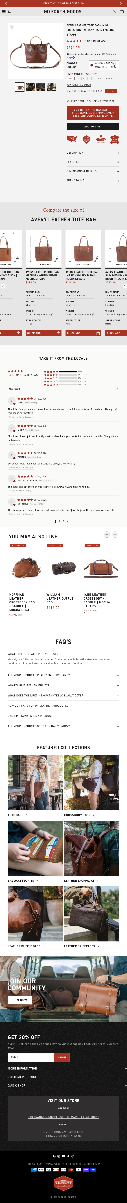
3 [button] (63, 521)
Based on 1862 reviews (23, 374)
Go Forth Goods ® (67, 1197)
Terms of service (72, 1164)
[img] (25, 398)
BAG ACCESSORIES (21, 881)
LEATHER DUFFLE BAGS (24, 946)
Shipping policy (92, 1164)
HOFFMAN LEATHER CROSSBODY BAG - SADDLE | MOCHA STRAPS (22, 602)
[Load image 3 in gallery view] (40, 87)
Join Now (20, 1000)
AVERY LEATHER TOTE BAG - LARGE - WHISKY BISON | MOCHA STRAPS (83, 275)
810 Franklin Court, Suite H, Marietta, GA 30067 (63, 1117)
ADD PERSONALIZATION (79, 84)
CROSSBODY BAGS (77, 815)
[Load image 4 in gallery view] (51, 87)
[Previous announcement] (6, 3)
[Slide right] (60, 87)
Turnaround (76, 180)
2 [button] (59, 521)
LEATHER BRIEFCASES (80, 946)
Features (73, 162)
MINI (71, 78)
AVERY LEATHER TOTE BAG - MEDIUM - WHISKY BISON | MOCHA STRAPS (43, 275)
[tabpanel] (26, 582)
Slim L (109, 78)
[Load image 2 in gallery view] (30, 87)
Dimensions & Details (81, 171)
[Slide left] (11, 87)
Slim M (97, 78)
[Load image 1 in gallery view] (19, 87)
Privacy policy (53, 1164)
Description (75, 152)
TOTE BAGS (16, 815)
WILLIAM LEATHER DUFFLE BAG (59, 598)
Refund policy (35, 1164)
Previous (107, 535)
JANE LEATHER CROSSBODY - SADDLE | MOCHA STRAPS (97, 600)
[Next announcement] (121, 3)
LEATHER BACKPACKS (79, 881)
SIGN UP (61, 1057)
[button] (4, 11)
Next (115, 535)
